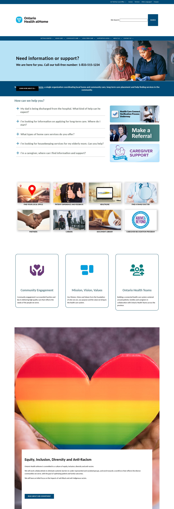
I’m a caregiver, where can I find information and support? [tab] (53, 153)
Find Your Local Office (118, 2)
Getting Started (45, 38)
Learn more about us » (27, 88)
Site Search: (115, 20)
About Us (116, 38)
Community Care (72, 38)
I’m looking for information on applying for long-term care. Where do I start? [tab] (60, 123)
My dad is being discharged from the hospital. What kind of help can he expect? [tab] (60, 111)
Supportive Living (103, 38)
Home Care (59, 38)
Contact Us (127, 38)
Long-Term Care (87, 38)
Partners (137, 2)
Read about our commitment (39, 496)
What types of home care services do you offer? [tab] (48, 134)
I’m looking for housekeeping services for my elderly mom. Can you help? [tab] (62, 144)
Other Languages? (147, 2)
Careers (130, 2)
